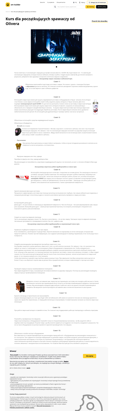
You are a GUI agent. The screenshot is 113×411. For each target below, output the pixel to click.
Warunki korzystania (44, 406)
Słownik (42, 2)
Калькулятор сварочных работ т (46, 167)
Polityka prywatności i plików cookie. (22, 408)
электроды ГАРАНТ (37, 178)
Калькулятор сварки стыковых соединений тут (55, 79)
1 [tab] (56, 66)
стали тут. (76, 224)
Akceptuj (89, 356)
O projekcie (50, 2)
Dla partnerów (61, 2)
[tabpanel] (56, 46)
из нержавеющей (65, 224)
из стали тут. (72, 167)
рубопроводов (62, 167)
